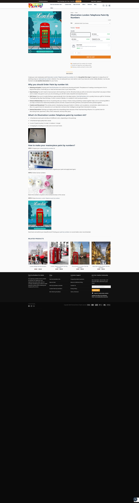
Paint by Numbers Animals (55, 285)
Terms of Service (75, 291)
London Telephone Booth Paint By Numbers (59, 267)
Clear (109, 20)
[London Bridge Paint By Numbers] (38, 253)
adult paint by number (45, 79)
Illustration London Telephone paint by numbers (60, 77)
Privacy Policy (74, 288)
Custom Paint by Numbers (55, 288)
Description (69, 73)
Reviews (90, 4)
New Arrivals (76, 4)
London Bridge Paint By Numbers (38, 266)
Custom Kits (68, 4)
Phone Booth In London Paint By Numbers (80, 267)
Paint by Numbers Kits (56, 4)
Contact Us (73, 285)
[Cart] (109, 5)
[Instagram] (31, 306)
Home (72, 12)
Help (51, 8)
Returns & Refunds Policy (77, 282)
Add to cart (91, 57)
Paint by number (57, 84)
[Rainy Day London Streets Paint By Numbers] (101, 253)
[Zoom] (30, 51)
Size (71, 23)
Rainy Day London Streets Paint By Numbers (101, 267)
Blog (95, 4)
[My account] (106, 5)
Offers (83, 4)
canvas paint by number (46, 148)
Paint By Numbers (54, 87)
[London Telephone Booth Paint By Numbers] (59, 253)
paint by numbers (66, 145)
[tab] (69, 73)
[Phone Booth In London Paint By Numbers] (80, 253)
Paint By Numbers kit (82, 96)
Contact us (99, 1)
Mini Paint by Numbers (55, 291)
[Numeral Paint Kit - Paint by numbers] (37, 5)
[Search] (103, 5)
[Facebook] (29, 306)
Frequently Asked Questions (77, 279)
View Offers (78, 1)
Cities (76, 12)
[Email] (34, 306)
